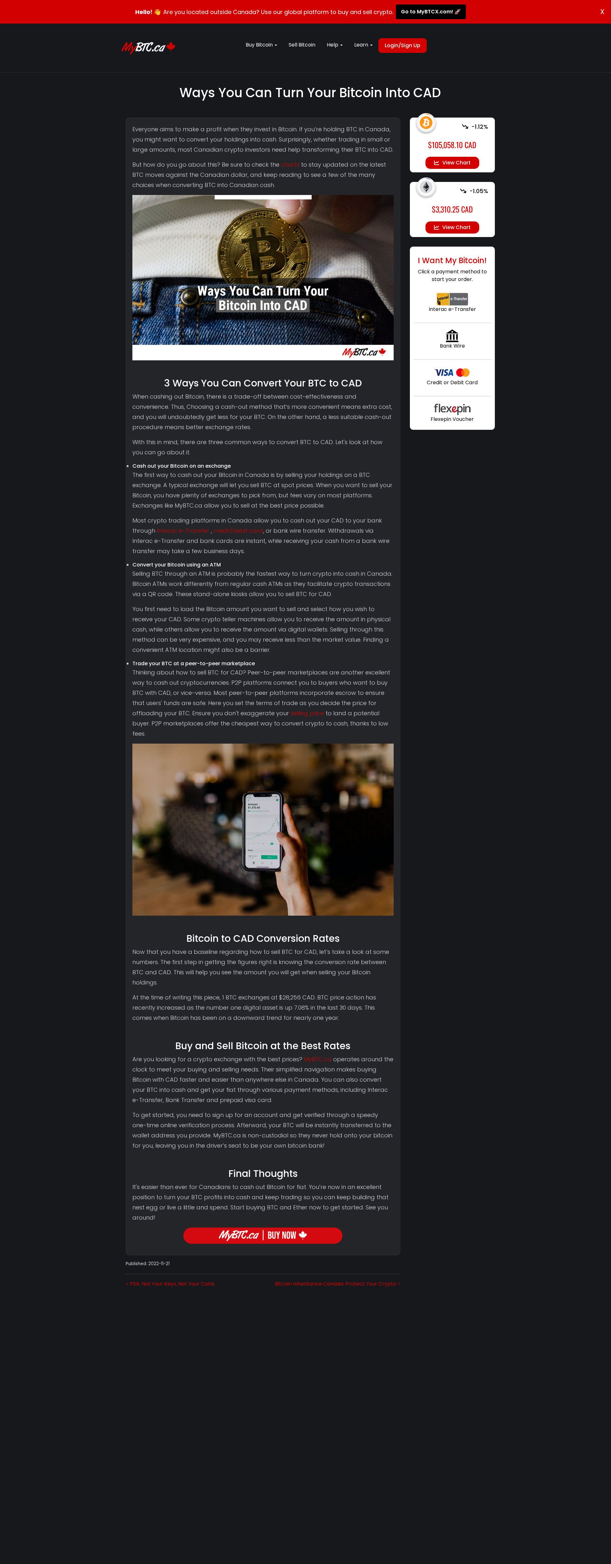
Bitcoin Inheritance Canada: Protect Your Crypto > (337, 1283)
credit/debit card (238, 531)
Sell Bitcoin (302, 44)
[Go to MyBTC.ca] (148, 48)
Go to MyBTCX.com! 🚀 (431, 11)
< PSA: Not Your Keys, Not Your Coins (170, 1283)
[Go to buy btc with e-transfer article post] (452, 299)
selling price (307, 713)
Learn (361, 44)
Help (333, 44)
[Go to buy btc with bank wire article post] (452, 335)
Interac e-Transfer (183, 531)
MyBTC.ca (318, 1059)
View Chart (456, 162)
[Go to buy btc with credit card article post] (452, 372)
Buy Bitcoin (260, 44)
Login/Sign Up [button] (402, 45)
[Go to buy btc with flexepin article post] (452, 409)
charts (290, 165)
